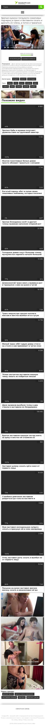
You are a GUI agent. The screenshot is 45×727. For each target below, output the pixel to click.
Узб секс (22, 697)
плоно (28, 83)
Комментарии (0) (28, 59)
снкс (22, 83)
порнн (5, 86)
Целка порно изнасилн (24, 694)
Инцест (16, 79)
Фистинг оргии (33, 697)
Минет (23, 79)
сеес (35, 83)
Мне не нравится (17, 54)
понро (26, 86)
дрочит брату (8, 694)
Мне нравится (12, 54)
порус (18, 86)
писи (10, 83)
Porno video (31, 723)
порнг (33, 86)
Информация (15, 59)
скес (12, 86)
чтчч (15, 83)
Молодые (31, 79)
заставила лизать (9, 697)
